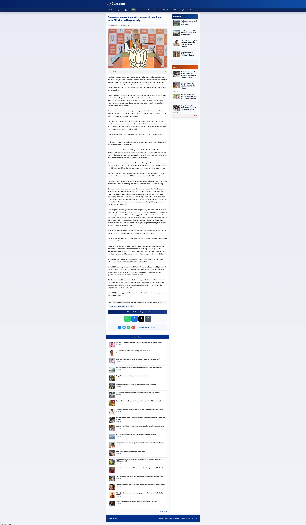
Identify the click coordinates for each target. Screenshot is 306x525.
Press (175, 10)
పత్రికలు (183, 10)
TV (190, 10)
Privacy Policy (168, 519)
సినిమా (141, 10)
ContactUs (184, 519)
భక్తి (196, 10)
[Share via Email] (133, 327)
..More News (163, 511)
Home (110, 10)
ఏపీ (148, 10)
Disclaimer (176, 519)
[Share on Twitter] (124, 327)
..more (195, 62)
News (133, 10)
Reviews (165, 10)
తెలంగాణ (156, 10)
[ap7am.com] (116, 4)
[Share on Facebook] (119, 327)
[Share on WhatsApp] (128, 327)
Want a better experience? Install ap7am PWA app (6, 523)
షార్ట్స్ (125, 10)
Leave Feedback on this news (146, 327)
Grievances (191, 519)
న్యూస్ (118, 10)
